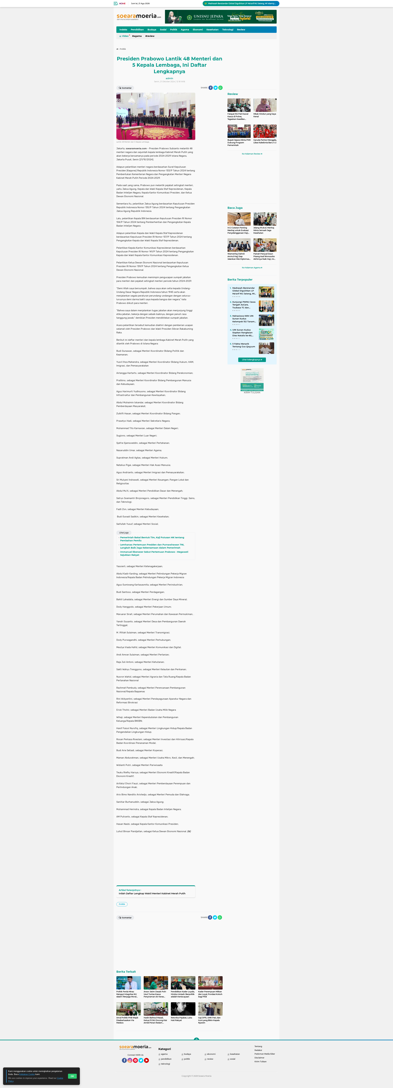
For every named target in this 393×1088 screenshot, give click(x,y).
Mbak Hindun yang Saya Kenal (264, 115)
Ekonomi (198, 29)
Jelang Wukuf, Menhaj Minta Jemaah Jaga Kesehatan (263, 230)
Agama (185, 29)
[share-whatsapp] (220, 88)
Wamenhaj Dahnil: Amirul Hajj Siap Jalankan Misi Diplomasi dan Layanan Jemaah (239, 256)
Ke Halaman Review (251, 154)
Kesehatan (212, 29)
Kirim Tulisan (261, 1061)
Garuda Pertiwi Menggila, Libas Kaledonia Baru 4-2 (265, 141)
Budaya (152, 29)
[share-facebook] (210, 88)
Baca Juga (235, 208)
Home (122, 3)
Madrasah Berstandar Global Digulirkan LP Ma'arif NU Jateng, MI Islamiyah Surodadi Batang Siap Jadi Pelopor (243, 291)
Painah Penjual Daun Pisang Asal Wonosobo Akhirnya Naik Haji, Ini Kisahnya (264, 256)
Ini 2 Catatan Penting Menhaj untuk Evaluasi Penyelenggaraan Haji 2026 (238, 230)
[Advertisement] (210, 139)
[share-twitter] (215, 88)
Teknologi (227, 29)
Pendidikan (137, 29)
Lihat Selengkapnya (251, 359)
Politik (173, 29)
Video (125, 36)
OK (72, 1076)
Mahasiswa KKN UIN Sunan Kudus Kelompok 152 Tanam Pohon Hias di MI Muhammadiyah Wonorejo (242, 3)
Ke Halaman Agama (251, 267)
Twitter (142, 1064)
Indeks (123, 29)
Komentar (127, 88)
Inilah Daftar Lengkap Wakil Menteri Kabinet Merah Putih (152, 893)
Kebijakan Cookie (27, 1074)
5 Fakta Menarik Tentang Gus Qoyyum (243, 345)
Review (241, 29)
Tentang (258, 1046)
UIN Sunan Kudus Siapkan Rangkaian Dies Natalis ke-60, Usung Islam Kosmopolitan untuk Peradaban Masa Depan (243, 333)
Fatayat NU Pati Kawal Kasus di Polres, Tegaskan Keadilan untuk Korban (238, 116)
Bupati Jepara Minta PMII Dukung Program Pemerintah (239, 142)
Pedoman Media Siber (265, 1054)
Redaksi (258, 1050)
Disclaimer (259, 1058)
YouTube (148, 1064)
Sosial (163, 29)
